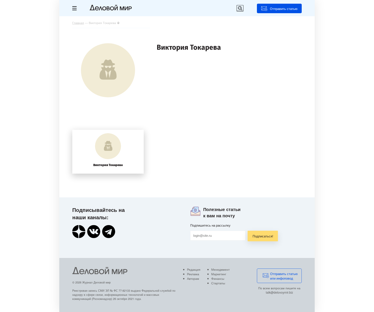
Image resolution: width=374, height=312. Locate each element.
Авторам (193, 278)
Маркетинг (218, 274)
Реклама (193, 274)
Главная (78, 23)
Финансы (217, 278)
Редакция (193, 269)
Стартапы (218, 283)
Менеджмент (220, 269)
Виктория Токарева (108, 165)
